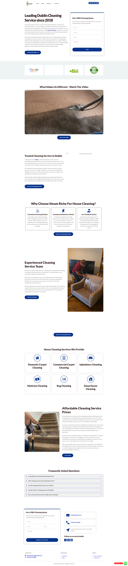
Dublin (36, 159)
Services (48, 3)
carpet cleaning (51, 30)
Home (37, 3)
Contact (56, 3)
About (42, 3)
